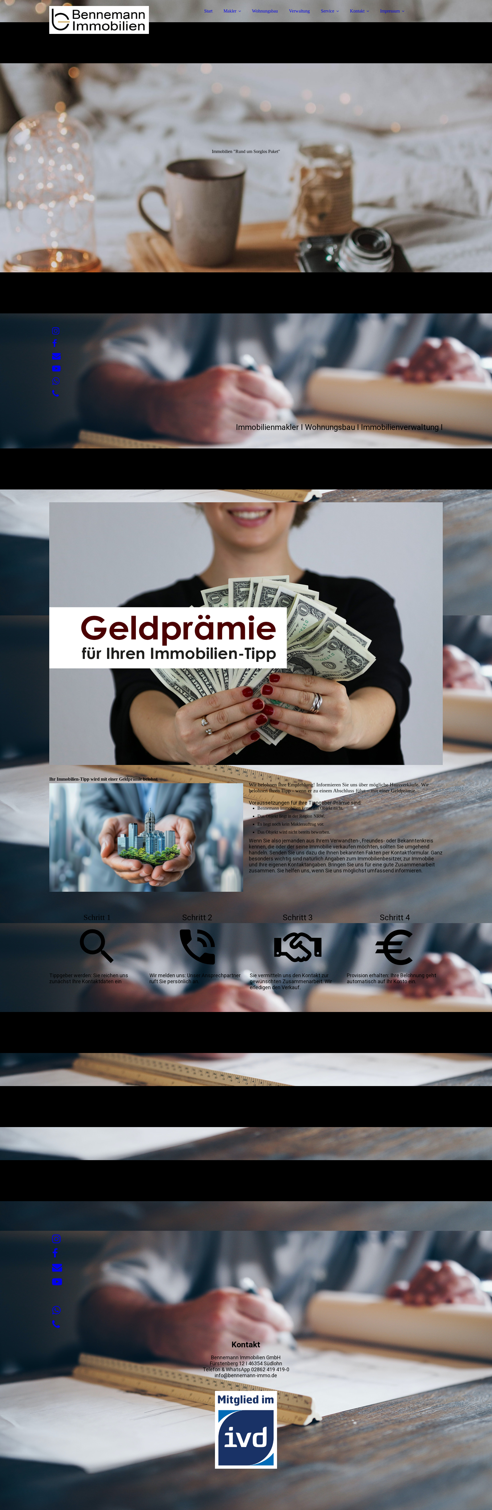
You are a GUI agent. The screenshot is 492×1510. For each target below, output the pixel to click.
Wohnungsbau (265, 11)
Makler (230, 11)
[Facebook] (54, 343)
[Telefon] (55, 393)
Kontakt (357, 11)
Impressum (390, 11)
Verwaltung (299, 11)
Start (208, 11)
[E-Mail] (56, 356)
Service (327, 11)
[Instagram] (56, 331)
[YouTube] (56, 368)
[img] (99, 20)
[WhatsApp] (56, 381)
